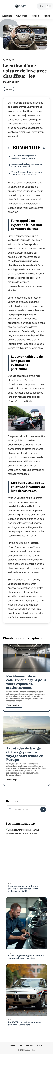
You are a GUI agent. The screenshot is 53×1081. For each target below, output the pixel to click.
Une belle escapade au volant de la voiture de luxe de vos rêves (26, 173)
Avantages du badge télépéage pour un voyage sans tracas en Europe (24, 754)
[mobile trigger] (5, 6)
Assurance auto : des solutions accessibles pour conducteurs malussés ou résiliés (23, 888)
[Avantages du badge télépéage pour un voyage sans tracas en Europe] (26, 730)
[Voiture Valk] (20, 6)
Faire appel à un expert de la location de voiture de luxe (23, 156)
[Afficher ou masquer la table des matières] (42, 148)
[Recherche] (42, 6)
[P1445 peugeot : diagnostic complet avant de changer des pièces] (26, 923)
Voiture (9, 89)
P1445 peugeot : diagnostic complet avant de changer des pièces (26, 956)
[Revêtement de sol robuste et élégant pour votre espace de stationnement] (26, 658)
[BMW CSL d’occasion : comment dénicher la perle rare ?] (26, 990)
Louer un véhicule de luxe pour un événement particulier (26, 165)
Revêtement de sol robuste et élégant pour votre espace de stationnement (26, 682)
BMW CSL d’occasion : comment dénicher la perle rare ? (24, 1023)
